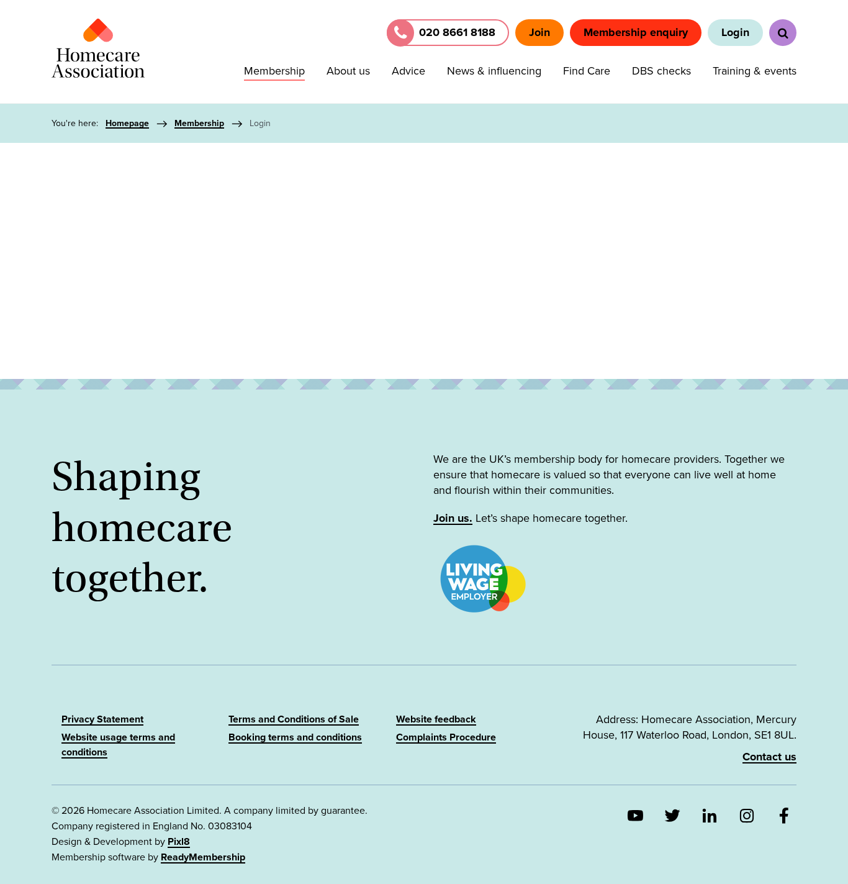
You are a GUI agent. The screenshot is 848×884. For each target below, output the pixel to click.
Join (539, 32)
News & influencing (494, 71)
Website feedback (436, 719)
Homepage (127, 123)
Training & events (754, 71)
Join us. (452, 518)
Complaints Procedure (446, 737)
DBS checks (661, 71)
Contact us (769, 756)
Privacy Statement (102, 719)
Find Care (586, 71)
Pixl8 (179, 842)
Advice (408, 71)
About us (348, 71)
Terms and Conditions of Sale (293, 719)
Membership (274, 71)
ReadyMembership (203, 857)
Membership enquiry (636, 32)
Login (735, 32)
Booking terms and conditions (295, 737)
